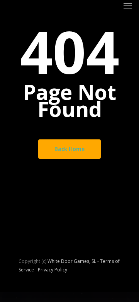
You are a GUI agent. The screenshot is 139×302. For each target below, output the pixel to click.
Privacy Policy (52, 269)
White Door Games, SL (71, 261)
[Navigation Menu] (128, 5)
